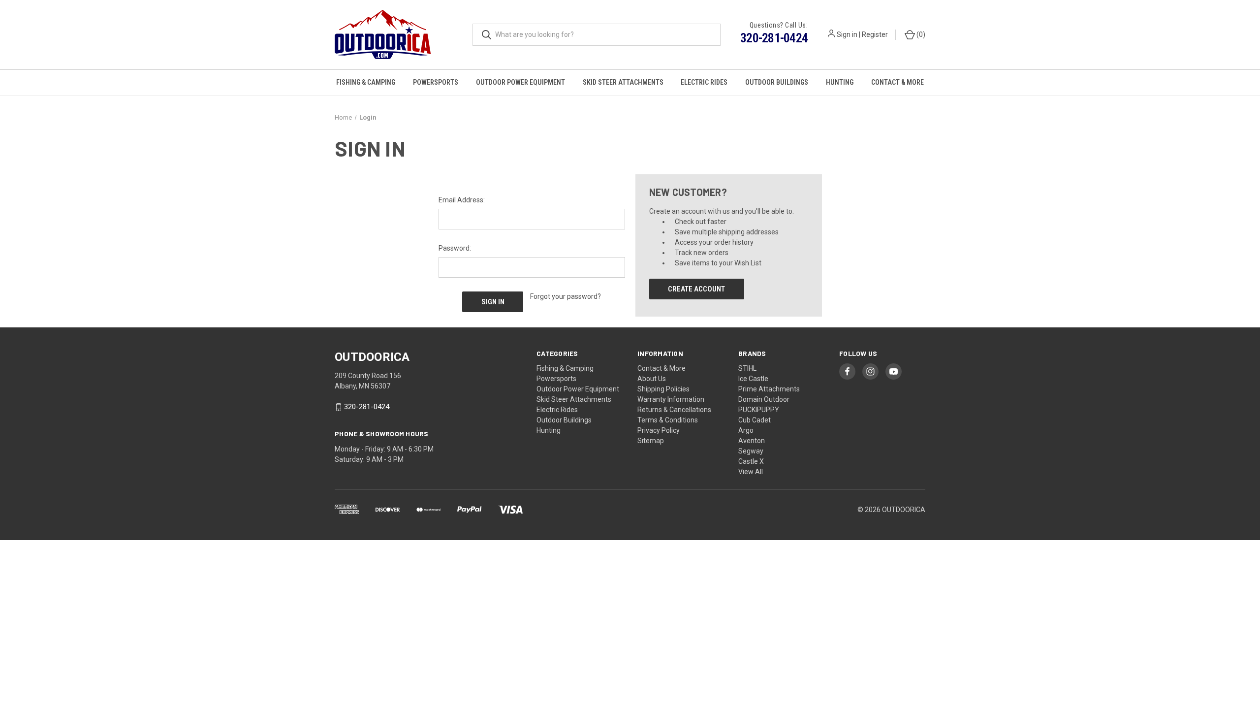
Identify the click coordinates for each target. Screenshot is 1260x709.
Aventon (751, 441)
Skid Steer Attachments (623, 82)
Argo (746, 430)
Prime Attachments (769, 389)
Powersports (435, 82)
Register (875, 34)
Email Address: (462, 200)
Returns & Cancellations (674, 410)
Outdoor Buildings (776, 82)
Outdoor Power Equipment (520, 82)
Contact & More (897, 82)
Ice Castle (753, 379)
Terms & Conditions (667, 420)
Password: (455, 248)
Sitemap (650, 441)
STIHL (747, 368)
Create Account (696, 289)
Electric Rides (704, 82)
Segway (750, 451)
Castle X (751, 461)
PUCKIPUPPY (758, 410)
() (920, 34)
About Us (651, 379)
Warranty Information (670, 399)
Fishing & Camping (365, 82)
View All (750, 472)
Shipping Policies (663, 389)
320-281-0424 (774, 38)
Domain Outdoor (763, 399)
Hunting (839, 82)
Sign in (847, 34)
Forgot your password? (565, 296)
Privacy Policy (658, 430)
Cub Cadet (754, 420)
